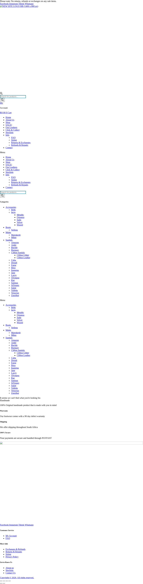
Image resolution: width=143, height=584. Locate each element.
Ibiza (13, 268)
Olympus (15, 278)
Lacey (14, 275)
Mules (8, 232)
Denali (14, 262)
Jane (13, 273)
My (1, 103)
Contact (9, 147)
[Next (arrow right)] (4, 583)
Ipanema (15, 270)
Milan (13, 237)
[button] (71, 152)
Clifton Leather (23, 257)
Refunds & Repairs (19, 145)
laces (13, 212)
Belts (13, 210)
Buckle (14, 247)
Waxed (20, 225)
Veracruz (15, 293)
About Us (10, 120)
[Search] (2, 100)
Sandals (9, 240)
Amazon (15, 242)
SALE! (9, 125)
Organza (20, 217)
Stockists (9, 132)
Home (8, 117)
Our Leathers (11, 127)
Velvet (19, 222)
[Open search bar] (1, 94)
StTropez (15, 285)
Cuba (13, 260)
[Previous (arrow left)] (1, 583)
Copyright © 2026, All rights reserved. (17, 577)
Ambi (13, 245)
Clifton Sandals (18, 252)
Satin (19, 220)
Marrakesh (16, 235)
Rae (13, 280)
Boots (8, 227)
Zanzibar (15, 295)
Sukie (13, 288)
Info (7, 135)
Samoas (14, 283)
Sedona (14, 230)
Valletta (14, 290)
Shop (8, 122)
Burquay (15, 250)
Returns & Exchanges (20, 142)
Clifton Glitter (23, 255)
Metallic (20, 215)
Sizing (14, 140)
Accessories (11, 207)
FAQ (13, 137)
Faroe (13, 265)
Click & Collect (12, 130)
